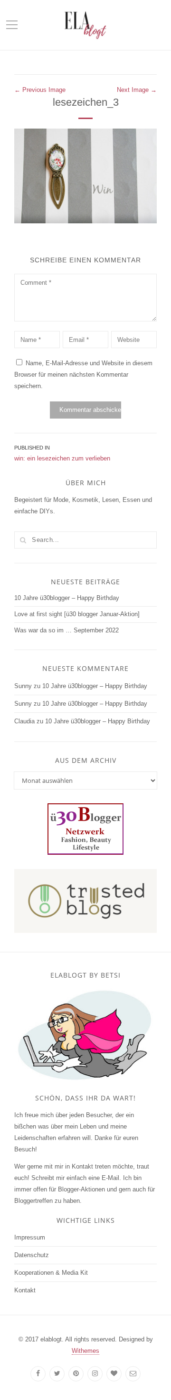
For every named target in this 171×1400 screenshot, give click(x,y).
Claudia (24, 721)
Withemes (85, 1350)
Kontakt (25, 1290)
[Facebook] (38, 1373)
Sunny (23, 686)
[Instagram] (95, 1373)
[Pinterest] (76, 1373)
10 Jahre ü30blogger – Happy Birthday (66, 597)
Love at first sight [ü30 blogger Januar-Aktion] (77, 614)
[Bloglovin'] (114, 1373)
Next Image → (137, 89)
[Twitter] (57, 1373)
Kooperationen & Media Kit (51, 1272)
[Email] (133, 1373)
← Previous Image (40, 89)
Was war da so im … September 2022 (66, 630)
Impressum (29, 1237)
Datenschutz (31, 1255)
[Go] (22, 540)
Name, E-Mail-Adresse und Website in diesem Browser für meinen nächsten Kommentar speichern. (83, 375)
